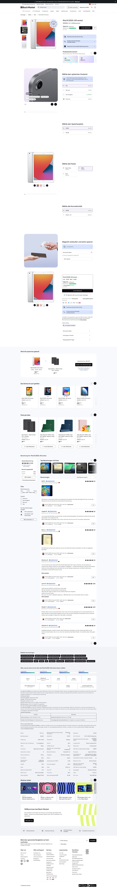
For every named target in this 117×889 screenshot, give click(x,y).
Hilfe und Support (37, 854)
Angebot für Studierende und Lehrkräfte (50, 864)
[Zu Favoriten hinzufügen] (94, 27)
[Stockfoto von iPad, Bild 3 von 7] (24, 45)
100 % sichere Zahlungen (51, 876)
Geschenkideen (62, 861)
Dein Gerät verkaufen (50, 860)
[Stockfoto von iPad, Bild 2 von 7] (24, 37)
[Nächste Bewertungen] (95, 643)
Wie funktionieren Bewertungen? (29, 480)
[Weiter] (47, 185)
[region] (79, 59)
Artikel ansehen (70, 504)
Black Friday (61, 863)
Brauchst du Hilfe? (84, 7)
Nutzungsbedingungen (77, 854)
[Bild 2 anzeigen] (41, 185)
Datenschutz (75, 866)
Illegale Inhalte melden (77, 874)
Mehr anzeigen (45, 573)
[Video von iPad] (24, 30)
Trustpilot (23, 858)
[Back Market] (28, 7)
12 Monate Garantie (50, 856)
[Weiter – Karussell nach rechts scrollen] (95, 53)
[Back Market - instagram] (22, 861)
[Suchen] (38, 7)
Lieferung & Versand (38, 856)
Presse (22, 854)
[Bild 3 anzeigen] (44, 185)
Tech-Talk (61, 853)
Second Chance (75, 298)
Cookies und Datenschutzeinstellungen (77, 864)
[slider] (22, 492)
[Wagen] (95, 7)
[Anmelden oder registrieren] (91, 7)
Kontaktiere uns (37, 853)
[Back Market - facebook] (28, 861)
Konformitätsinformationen (88, 298)
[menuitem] (45, 11)
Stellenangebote (24, 856)
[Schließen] (115, 1)
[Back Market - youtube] (25, 861)
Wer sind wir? (23, 853)
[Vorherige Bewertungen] (91, 643)
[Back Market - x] (22, 864)
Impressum (74, 872)
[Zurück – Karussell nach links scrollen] (91, 53)
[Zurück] (35, 185)
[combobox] (77, 252)
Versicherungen (49, 858)
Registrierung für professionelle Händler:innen (50, 869)
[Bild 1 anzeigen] (37, 185)
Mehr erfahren (83, 319)
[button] (53, 24)
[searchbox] (52, 7)
